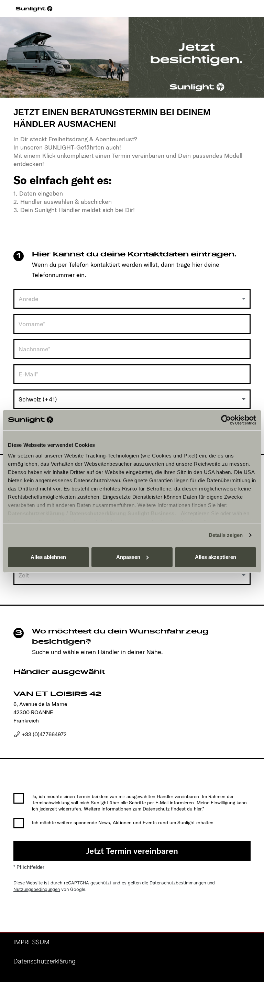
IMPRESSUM (31, 942)
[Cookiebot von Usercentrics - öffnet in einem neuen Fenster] (226, 420)
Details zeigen (226, 535)
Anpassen (128, 557)
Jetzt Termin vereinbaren (132, 851)
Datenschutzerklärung (36, 513)
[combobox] (132, 299)
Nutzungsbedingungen (36, 889)
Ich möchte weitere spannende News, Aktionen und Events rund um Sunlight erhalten (122, 822)
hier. (198, 809)
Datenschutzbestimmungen (178, 882)
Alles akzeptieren (215, 557)
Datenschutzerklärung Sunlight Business (122, 513)
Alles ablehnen (48, 557)
